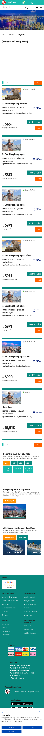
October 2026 (7, 470)
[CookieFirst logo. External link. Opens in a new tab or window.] (2, 713)
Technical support (29, 597)
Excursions (5, 611)
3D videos (4, 615)
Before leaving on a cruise (10, 601)
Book (38, 128)
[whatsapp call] (24, 2)
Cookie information (30, 604)
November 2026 (18, 470)
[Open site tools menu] (41, 2)
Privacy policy (39, 711)
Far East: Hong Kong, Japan (13, 154)
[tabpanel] (22, 470)
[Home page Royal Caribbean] (37, 108)
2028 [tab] (21, 463)
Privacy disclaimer (29, 601)
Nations (11, 35)
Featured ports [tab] (9, 501)
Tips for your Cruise (8, 604)
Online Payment (28, 629)
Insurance (27, 608)
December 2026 (28, 470)
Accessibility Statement (31, 611)
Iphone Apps (6, 631)
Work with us (28, 615)
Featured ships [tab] (9, 537)
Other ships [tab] (22, 537)
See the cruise (35, 122)
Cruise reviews (28, 626)
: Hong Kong (7, 407)
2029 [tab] (28, 463)
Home (3, 35)
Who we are (5, 624)
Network (4, 627)
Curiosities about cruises (9, 597)
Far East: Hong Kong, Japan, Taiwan (17, 255)
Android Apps (6, 635)
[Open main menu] (41, 7)
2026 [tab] (6, 463)
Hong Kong (15, 113)
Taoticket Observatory (30, 633)
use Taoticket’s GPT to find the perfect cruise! (25, 692)
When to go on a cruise (9, 608)
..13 (7, 82)
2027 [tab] (14, 463)
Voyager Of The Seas (8, 108)
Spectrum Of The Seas (9, 360)
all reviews (8, 588)
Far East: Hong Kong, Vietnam (14, 103)
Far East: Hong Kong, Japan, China (16, 356)
